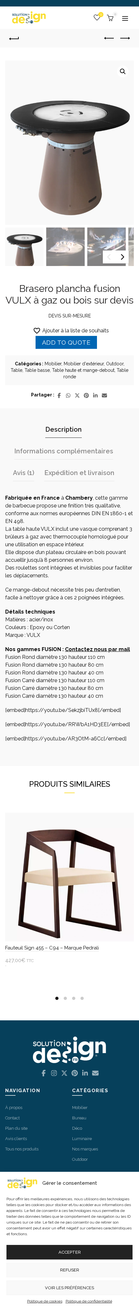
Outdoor (114, 363)
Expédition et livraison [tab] (79, 473)
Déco (77, 1128)
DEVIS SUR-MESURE (69, 315)
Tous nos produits (21, 1149)
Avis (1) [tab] (23, 473)
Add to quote (66, 342)
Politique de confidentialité (89, 1301)
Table (16, 370)
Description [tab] (63, 429)
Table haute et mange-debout (83, 370)
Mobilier (53, 363)
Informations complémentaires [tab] (63, 451)
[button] (123, 71)
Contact (12, 1117)
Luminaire (82, 1138)
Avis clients (16, 1138)
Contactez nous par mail (97, 649)
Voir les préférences (69, 1287)
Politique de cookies (44, 1301)
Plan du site (16, 1128)
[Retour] (16, 38)
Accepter (70, 1252)
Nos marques (85, 1149)
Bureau (79, 1117)
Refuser (69, 1270)
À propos (13, 1107)
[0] (109, 17)
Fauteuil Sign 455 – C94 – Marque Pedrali (52, 948)
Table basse (37, 370)
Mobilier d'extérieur (84, 363)
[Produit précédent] (109, 38)
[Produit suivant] (125, 38)
